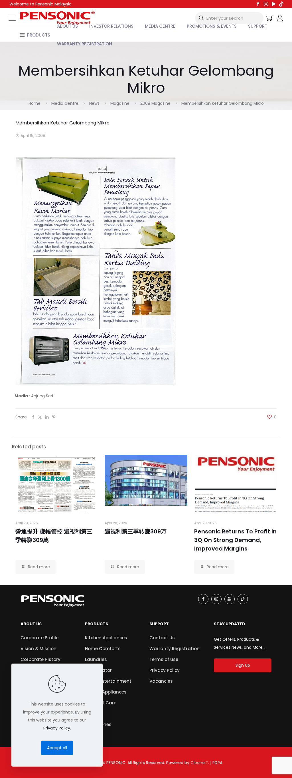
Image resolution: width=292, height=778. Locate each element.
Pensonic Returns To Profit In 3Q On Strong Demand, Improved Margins (235, 540)
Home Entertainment (108, 681)
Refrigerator (98, 670)
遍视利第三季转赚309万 (136, 531)
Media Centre (64, 103)
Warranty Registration (174, 649)
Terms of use (163, 659)
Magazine (119, 103)
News (94, 103)
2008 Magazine (155, 103)
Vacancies (161, 681)
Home (34, 103)
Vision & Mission (38, 649)
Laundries (96, 659)
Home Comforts (103, 649)
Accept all (57, 748)
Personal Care (100, 703)
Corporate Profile (39, 638)
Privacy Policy (164, 670)
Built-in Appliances (106, 692)
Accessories (98, 724)
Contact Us (162, 638)
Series (91, 714)
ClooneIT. (199, 762)
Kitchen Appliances (106, 638)
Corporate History (40, 659)
